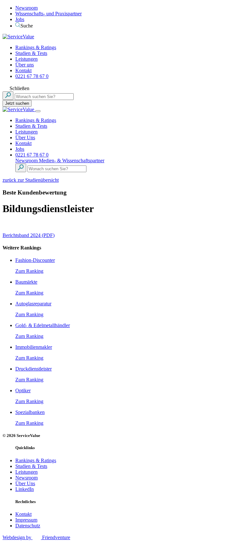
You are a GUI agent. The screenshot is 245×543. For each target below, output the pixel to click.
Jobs (19, 19)
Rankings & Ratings (35, 47)
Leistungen (26, 59)
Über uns (24, 64)
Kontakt (23, 70)
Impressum (26, 520)
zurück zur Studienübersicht (31, 180)
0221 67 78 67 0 (31, 76)
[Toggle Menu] (38, 111)
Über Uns (25, 137)
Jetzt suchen (17, 103)
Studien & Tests (31, 53)
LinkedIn (24, 489)
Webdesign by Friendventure (36, 537)
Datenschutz (27, 525)
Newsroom (26, 8)
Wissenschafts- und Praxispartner (48, 13)
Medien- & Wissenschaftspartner (71, 160)
